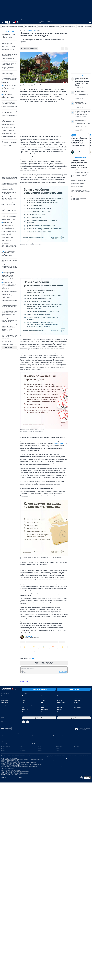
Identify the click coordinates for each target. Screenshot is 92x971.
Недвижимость (5, 19)
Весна (23, 700)
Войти (25, 672)
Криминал (43, 698)
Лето (42, 702)
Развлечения (60, 707)
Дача (23, 641)
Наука (42, 707)
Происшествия (61, 702)
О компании (4, 700)
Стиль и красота (78, 698)
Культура (43, 700)
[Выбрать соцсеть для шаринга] (66, 48)
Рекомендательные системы (53, 764)
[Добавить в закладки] (62, 48)
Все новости (9, 32)
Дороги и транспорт (27, 705)
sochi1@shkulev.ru (17, 765)
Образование (44, 711)
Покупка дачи (45, 641)
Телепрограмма (28, 19)
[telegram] (23, 721)
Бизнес (24, 698)
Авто (23, 695)
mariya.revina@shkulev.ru (6, 774)
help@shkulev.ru (11, 768)
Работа (59, 705)
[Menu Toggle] (2, 22)
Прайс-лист (4, 698)
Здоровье (24, 711)
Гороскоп (40, 19)
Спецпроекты (77, 707)
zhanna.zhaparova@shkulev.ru (7, 772)
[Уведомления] (86, 22)
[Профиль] (89, 22)
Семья (59, 711)
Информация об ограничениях (53, 760)
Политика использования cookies (54, 762)
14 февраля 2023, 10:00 (25, 44)
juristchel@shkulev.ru (34, 766)
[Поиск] (83, 22)
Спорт (75, 695)
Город (23, 702)
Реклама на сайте (5, 695)
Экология (76, 702)
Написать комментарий (30, 48)
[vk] (27, 721)
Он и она (59, 695)
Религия (59, 709)
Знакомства (14, 19)
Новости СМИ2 (24, 681)
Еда (23, 707)
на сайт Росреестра (58, 443)
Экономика (76, 705)
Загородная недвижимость (33, 641)
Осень (58, 698)
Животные (25, 709)
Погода (20, 19)
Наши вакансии (5, 702)
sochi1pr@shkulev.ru (67, 758)
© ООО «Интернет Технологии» (24, 777)
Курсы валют (47, 19)
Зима (42, 695)
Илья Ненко (28, 636)
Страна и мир (77, 700)
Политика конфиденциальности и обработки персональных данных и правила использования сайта (67, 766)
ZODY (58, 19)
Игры (62, 19)
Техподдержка (5, 705)
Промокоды (68, 19)
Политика (59, 700)
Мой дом (43, 705)
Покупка (62, 641)
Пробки (54, 19)
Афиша (35, 19)
